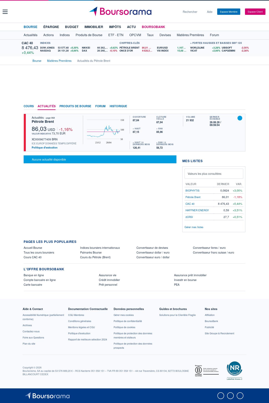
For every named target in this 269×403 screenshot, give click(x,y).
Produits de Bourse (75, 106)
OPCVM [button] (135, 35)
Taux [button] (150, 35)
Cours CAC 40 (33, 257)
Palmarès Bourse (91, 252)
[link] (27, 325)
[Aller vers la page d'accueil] (133, 12)
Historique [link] (118, 106)
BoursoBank (153, 26)
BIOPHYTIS (192, 190)
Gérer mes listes (194, 227)
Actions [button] (48, 35)
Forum (214, 35)
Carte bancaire (33, 285)
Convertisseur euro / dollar (153, 257)
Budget (72, 26)
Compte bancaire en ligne (40, 280)
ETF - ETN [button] (115, 35)
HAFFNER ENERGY (197, 210)
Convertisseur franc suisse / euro (213, 252)
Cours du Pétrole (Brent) (95, 257)
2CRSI (189, 217)
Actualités (47, 106)
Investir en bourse (185, 280)
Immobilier (93, 26)
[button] (5, 12)
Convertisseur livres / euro (209, 248)
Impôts (115, 26)
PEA (176, 285)
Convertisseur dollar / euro (153, 252)
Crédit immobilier (109, 280)
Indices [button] (65, 35)
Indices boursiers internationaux (100, 248)
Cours (29, 106)
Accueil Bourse (33, 248)
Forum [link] (100, 106)
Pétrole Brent (43, 121)
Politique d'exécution (45, 147)
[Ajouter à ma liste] (240, 118)
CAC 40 (27, 43)
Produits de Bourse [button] (89, 35)
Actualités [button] (30, 35)
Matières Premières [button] (190, 35)
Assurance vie (107, 275)
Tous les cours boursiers (39, 252)
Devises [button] (165, 35)
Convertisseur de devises (152, 248)
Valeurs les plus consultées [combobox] (204, 174)
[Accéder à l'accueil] (25, 60)
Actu (131, 26)
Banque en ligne (34, 275)
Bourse (30, 26)
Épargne (51, 26)
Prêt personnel (108, 285)
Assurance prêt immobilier (190, 275)
